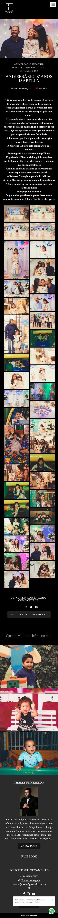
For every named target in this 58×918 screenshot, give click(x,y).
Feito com (29, 916)
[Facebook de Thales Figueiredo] (24, 893)
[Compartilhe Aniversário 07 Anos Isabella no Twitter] (31, 607)
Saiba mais (29, 846)
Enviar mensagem (30, 880)
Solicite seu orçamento (29, 614)
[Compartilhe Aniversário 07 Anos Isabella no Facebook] (21, 607)
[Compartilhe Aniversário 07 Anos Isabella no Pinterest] (36, 607)
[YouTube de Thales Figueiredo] (33, 893)
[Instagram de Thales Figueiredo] (28, 893)
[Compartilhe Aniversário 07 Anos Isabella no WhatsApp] (26, 607)
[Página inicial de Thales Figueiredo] (9, 7)
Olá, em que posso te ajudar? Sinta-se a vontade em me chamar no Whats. (30, 901)
